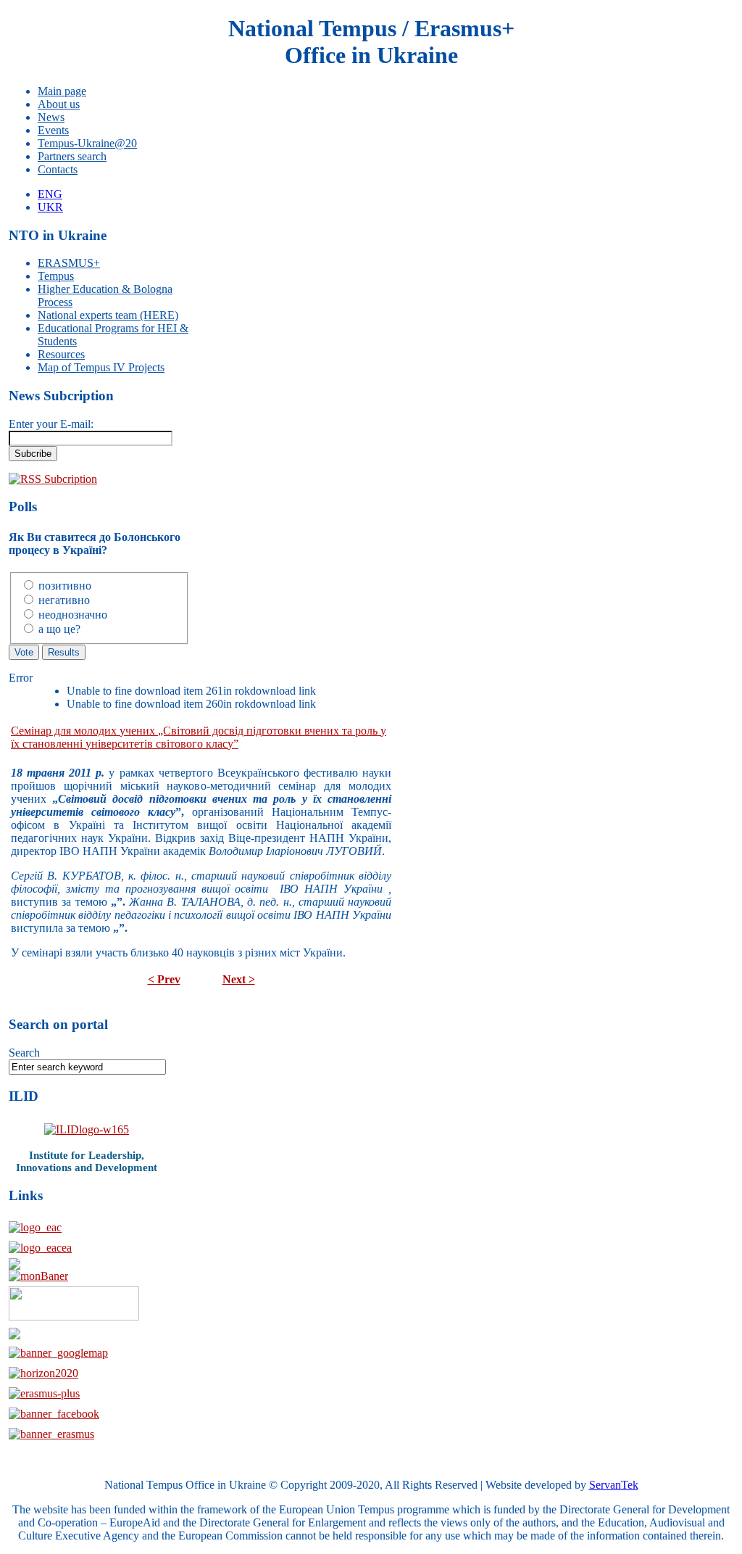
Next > (238, 979)
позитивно (64, 585)
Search (24, 1052)
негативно (64, 600)
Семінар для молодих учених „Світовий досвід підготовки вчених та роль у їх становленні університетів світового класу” (198, 737)
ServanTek (613, 1485)
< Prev (164, 979)
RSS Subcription (58, 479)
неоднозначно (72, 614)
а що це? (59, 629)
